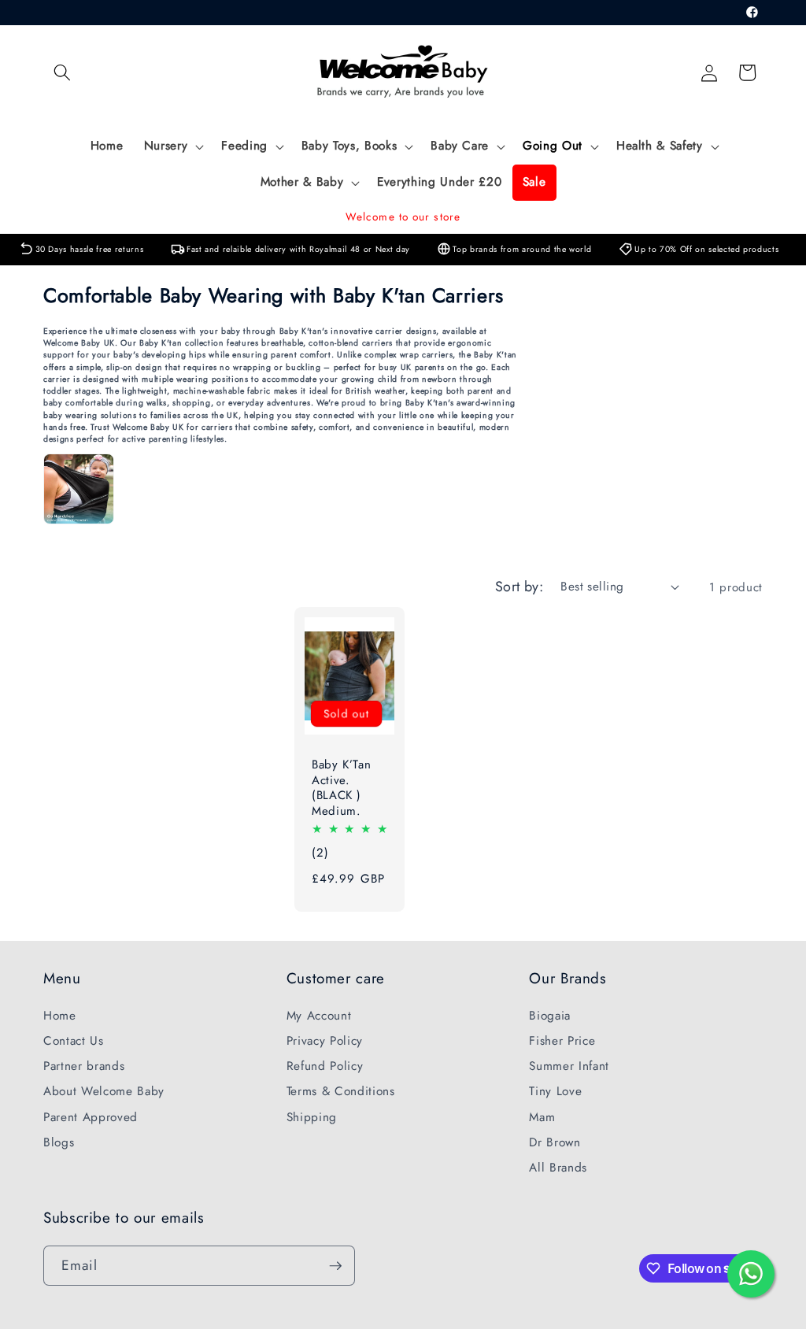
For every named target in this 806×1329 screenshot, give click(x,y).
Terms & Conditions (341, 1091)
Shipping (312, 1117)
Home (59, 1015)
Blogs (58, 1142)
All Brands (558, 1167)
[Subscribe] (335, 1266)
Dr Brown (554, 1142)
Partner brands (83, 1066)
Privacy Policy (325, 1041)
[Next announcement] (758, 217)
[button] (62, 72)
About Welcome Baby (104, 1091)
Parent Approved (90, 1117)
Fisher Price (562, 1041)
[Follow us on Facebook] (753, 12)
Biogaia (550, 1015)
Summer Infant (569, 1066)
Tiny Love (555, 1091)
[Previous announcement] (48, 217)
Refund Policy (325, 1066)
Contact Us (73, 1041)
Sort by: (519, 586)
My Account (319, 1015)
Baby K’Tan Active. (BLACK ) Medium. (341, 789)
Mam (542, 1117)
